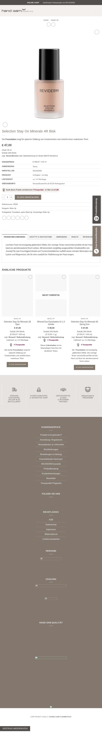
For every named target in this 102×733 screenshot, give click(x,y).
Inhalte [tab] (74, 237)
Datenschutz (51, 525)
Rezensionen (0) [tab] (90, 237)
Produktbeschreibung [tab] (14, 237)
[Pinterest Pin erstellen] (22, 218)
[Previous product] (53, 24)
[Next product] (49, 24)
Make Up (55, 20)
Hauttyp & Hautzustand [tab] (41, 237)
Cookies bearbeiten (51, 539)
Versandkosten (12, 156)
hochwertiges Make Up (41, 212)
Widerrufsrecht (51, 534)
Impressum (51, 529)
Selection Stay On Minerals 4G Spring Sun (84, 323)
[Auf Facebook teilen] (9, 218)
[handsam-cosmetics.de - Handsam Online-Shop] (17, 10)
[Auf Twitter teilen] (13, 218)
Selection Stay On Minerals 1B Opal (17, 323)
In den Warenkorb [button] (17, 364)
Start (46, 20)
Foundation (16, 212)
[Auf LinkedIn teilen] (27, 218)
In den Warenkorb (28, 197)
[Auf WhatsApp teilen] (4, 218)
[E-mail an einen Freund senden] (18, 218)
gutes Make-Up (26, 212)
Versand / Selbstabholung (19, 337)
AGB (51, 520)
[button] (92, 11)
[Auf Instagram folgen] (52, 501)
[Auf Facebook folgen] (50, 501)
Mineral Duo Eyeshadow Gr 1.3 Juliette (51, 323)
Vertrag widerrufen (15, 729)
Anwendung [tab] (61, 237)
